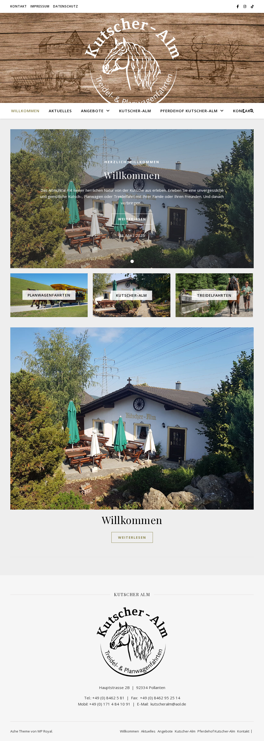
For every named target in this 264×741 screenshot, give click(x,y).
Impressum (40, 6)
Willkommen (25, 110)
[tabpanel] (132, 198)
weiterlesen (132, 219)
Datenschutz (65, 6)
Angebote (92, 110)
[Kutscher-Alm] (132, 64)
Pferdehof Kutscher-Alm (189, 110)
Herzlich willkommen (132, 162)
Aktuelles (60, 110)
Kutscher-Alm (135, 110)
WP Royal (44, 731)
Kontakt (18, 6)
